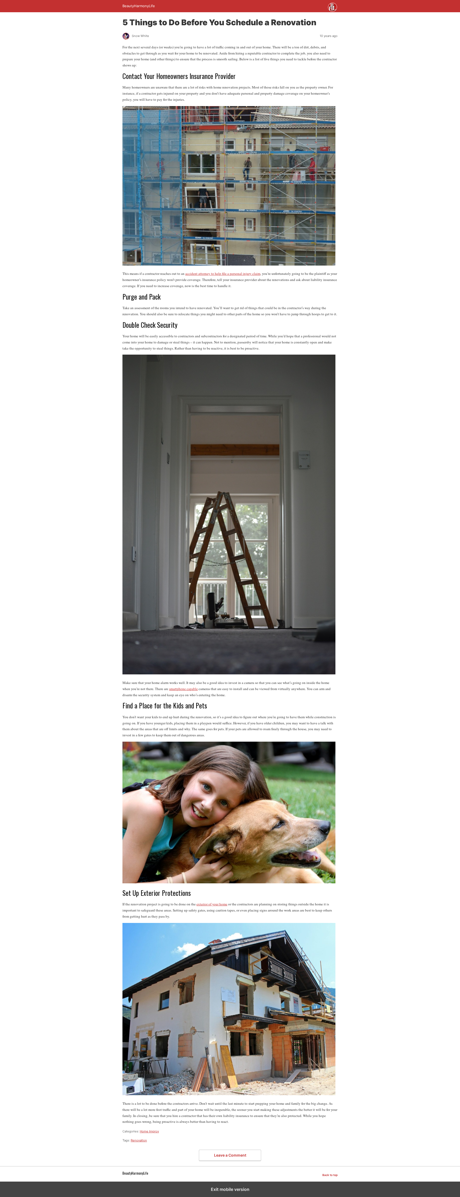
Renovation (139, 1140)
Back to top (330, 1175)
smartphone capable (183, 688)
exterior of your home (211, 904)
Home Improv (149, 1131)
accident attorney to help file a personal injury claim (222, 273)
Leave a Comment (230, 1155)
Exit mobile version (230, 1189)
